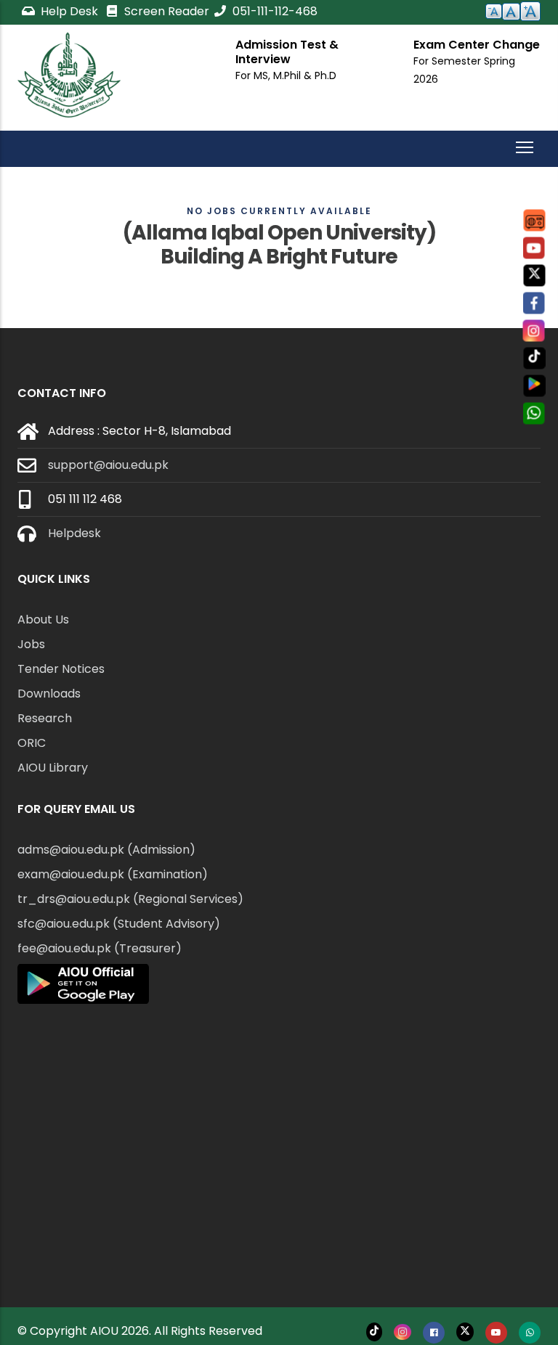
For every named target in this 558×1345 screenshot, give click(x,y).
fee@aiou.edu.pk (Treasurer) (99, 948)
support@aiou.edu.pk (108, 465)
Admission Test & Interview (287, 52)
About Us (43, 619)
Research (44, 718)
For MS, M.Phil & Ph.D (285, 75)
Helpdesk (74, 533)
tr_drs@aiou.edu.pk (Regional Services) (130, 899)
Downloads (49, 693)
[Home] (69, 75)
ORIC (31, 743)
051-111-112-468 (274, 11)
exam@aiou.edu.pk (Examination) (112, 874)
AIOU (104, 1330)
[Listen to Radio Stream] (535, 221)
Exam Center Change (476, 44)
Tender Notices (61, 669)
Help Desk (69, 11)
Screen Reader (165, 11)
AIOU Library (52, 767)
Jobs (31, 644)
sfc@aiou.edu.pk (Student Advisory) (118, 923)
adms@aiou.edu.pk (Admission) (106, 849)
